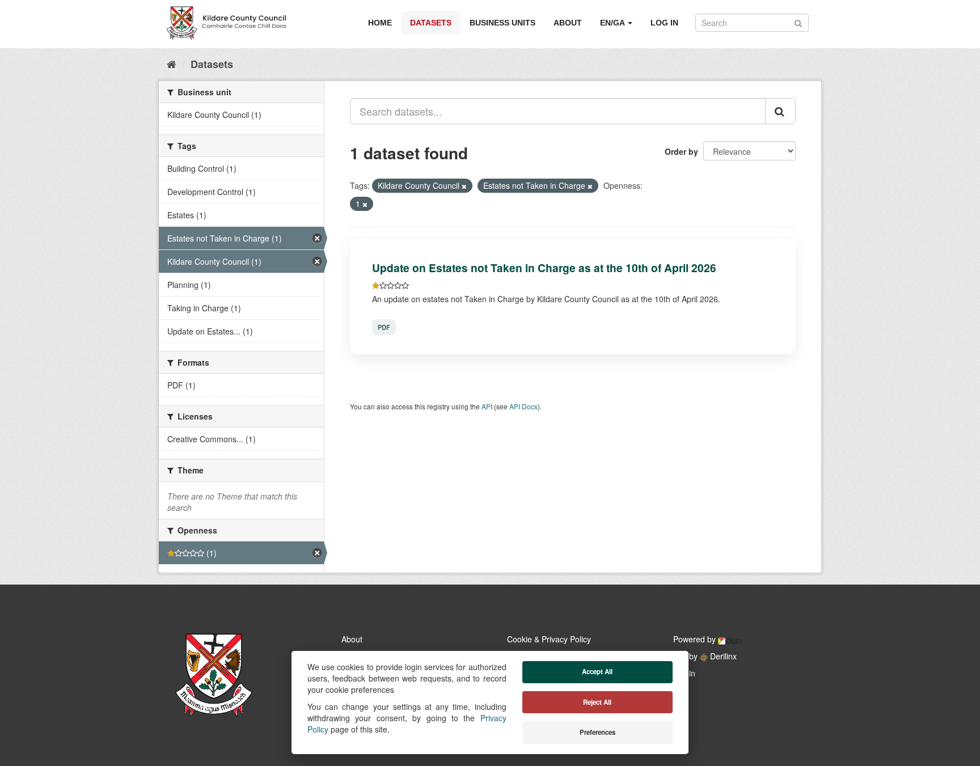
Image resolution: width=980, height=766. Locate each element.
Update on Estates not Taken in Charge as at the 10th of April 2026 (544, 268)
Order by (681, 151)
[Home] (171, 63)
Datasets (430, 22)
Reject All (597, 702)
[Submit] (798, 22)
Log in (664, 22)
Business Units (502, 22)
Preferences (597, 732)
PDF (384, 327)
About (568, 22)
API (486, 406)
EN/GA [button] (613, 22)
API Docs (523, 406)
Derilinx (722, 656)
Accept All (597, 671)
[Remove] (464, 186)
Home (380, 22)
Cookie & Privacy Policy (549, 639)
